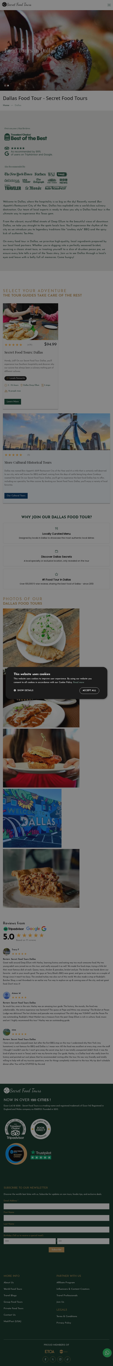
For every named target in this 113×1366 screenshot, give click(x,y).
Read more (78, 682)
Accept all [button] (89, 690)
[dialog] (56, 683)
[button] (23, 691)
